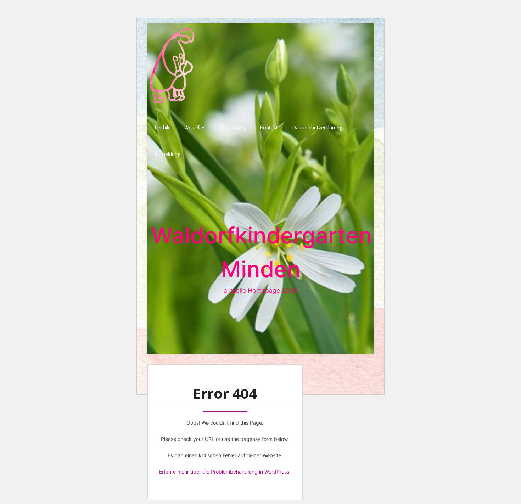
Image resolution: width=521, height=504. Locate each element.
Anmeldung (233, 127)
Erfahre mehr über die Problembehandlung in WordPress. (225, 472)
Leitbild (163, 127)
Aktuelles (195, 127)
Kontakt (269, 127)
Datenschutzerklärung (317, 127)
